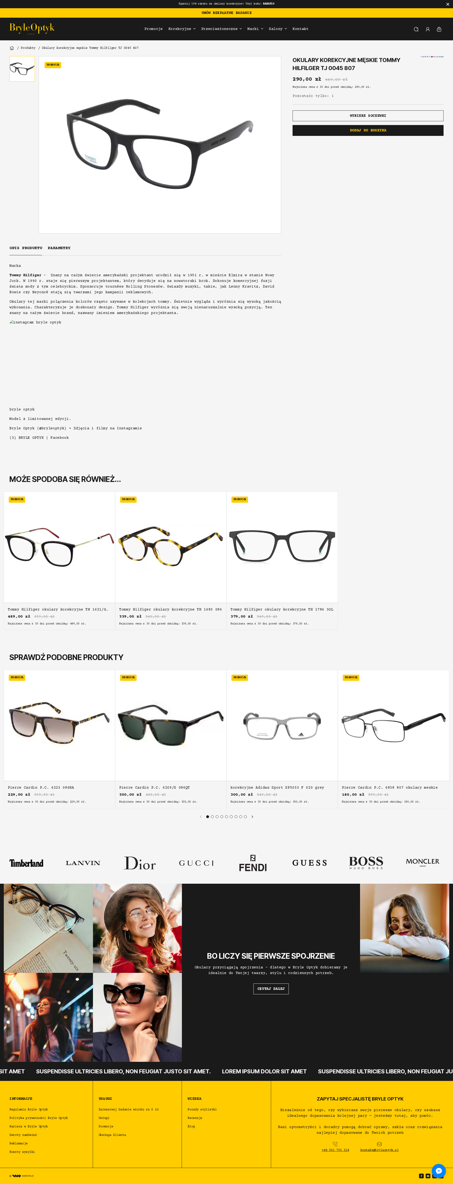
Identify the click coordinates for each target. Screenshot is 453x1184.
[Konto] (428, 29)
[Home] (11, 48)
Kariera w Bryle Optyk (28, 1127)
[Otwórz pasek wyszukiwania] (416, 29)
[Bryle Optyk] (32, 29)
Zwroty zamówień (23, 1135)
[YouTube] (428, 1176)
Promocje (106, 1127)
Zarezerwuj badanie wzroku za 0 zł (129, 1110)
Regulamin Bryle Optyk (28, 1110)
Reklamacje (18, 1144)
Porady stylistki (202, 1110)
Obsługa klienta (112, 1135)
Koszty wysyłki (22, 1152)
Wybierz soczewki (368, 116)
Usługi (104, 1118)
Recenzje (195, 1118)
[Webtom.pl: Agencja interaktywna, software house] (21, 1176)
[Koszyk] (439, 29)
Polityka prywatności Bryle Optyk (38, 1118)
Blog (191, 1127)
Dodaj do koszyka (368, 130)
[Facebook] (421, 1176)
